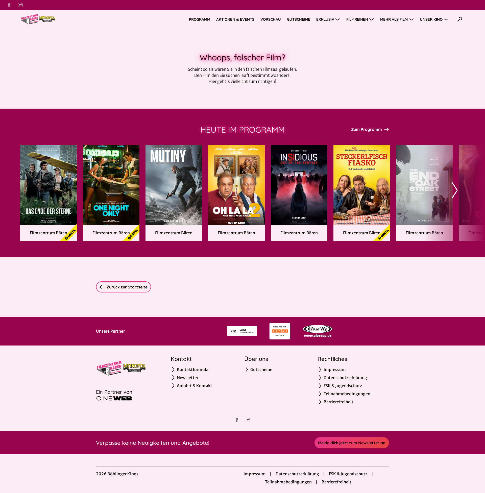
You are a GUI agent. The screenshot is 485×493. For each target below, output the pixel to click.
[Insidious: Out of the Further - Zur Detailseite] (299, 185)
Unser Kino (431, 19)
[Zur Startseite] (55, 19)
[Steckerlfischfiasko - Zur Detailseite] (361, 185)
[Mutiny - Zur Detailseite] (174, 185)
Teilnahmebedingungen (288, 481)
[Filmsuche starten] (460, 19)
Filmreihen (357, 19)
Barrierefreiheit (336, 481)
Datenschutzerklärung (297, 473)
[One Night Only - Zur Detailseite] (111, 185)
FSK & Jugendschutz (348, 473)
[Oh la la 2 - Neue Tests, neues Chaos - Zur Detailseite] (236, 185)
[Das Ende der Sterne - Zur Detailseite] (48, 185)
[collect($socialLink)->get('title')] (9, 5)
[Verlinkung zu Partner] (242, 331)
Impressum (255, 473)
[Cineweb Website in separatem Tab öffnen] (114, 398)
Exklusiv (325, 19)
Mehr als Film (394, 19)
